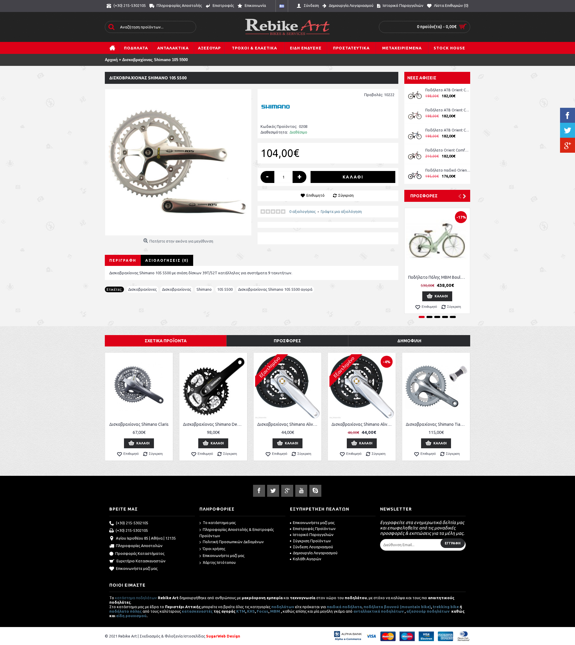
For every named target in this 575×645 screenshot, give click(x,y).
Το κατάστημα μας (219, 522)
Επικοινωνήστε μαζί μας (137, 568)
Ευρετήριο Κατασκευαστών (141, 561)
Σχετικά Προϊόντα (166, 340)
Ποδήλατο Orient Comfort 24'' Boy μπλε (447, 150)
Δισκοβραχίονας (176, 289)
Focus (262, 611)
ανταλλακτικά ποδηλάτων (378, 611)
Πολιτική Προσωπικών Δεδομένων (233, 542)
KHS (251, 611)
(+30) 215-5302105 (132, 523)
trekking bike (446, 607)
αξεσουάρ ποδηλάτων (428, 611)
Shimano (204, 289)
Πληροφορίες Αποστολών (139, 545)
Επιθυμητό (315, 195)
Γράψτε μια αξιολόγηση (341, 211)
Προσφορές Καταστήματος (139, 553)
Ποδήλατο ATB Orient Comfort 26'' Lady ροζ (447, 90)
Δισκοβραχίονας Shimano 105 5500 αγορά (275, 289)
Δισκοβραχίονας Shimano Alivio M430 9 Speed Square (288, 424)
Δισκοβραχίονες (142, 289)
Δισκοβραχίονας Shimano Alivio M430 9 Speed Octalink (363, 424)
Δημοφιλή (409, 340)
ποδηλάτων (282, 607)
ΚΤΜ (240, 611)
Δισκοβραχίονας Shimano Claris (139, 424)
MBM (275, 611)
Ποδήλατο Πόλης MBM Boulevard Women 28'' (438, 277)
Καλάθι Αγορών (307, 559)
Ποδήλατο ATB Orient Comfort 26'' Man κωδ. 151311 (447, 110)
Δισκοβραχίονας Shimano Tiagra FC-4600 (437, 424)
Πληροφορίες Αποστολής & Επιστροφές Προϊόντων (236, 532)
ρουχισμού (135, 616)
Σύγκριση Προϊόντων (312, 541)
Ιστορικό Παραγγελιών (313, 534)
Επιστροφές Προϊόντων (314, 528)
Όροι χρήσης (214, 548)
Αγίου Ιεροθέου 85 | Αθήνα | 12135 (146, 538)
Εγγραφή (453, 543)
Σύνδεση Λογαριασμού (313, 547)
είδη (120, 616)
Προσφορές (424, 195)
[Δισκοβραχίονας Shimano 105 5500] (178, 162)
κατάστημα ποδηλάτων (136, 598)
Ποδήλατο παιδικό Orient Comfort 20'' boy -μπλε (447, 170)
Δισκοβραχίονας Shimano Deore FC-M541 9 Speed (214, 424)
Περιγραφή (122, 260)
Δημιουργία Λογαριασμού (315, 553)
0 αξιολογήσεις (302, 211)
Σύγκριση (346, 195)
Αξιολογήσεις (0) (167, 260)
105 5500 (225, 289)
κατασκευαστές (197, 611)
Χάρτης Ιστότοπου (219, 562)
